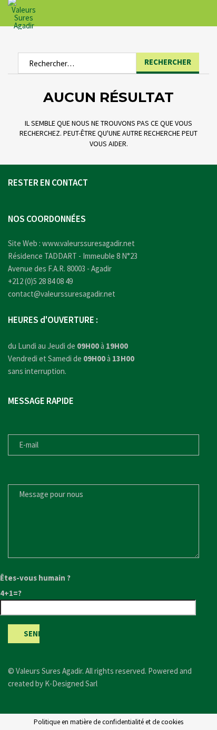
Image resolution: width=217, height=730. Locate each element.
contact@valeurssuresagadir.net (61, 294)
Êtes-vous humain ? (35, 578)
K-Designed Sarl (71, 683)
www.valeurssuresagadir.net (88, 243)
